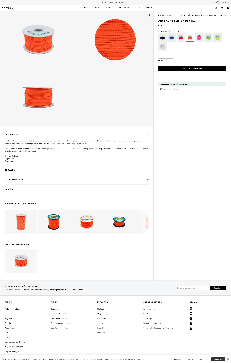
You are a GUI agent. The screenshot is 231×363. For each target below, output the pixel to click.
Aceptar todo (218, 359)
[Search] (216, 8)
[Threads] (191, 328)
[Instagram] (191, 308)
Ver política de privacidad (134, 359)
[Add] (160, 56)
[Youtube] (191, 313)
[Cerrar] (228, 359)
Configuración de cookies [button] (183, 359)
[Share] (149, 15)
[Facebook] (191, 318)
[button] (228, 8)
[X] (191, 323)
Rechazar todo (202, 359)
